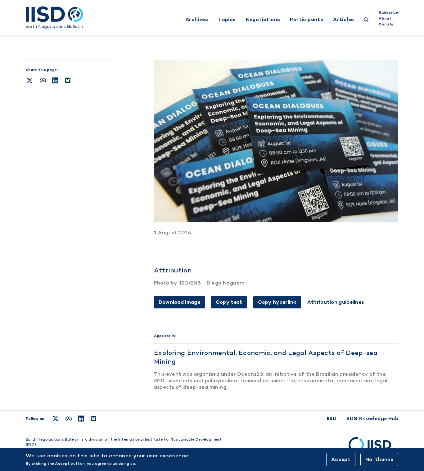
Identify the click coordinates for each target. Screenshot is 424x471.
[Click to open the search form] (366, 20)
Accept (340, 459)
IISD (332, 418)
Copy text (229, 302)
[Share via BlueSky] (68, 80)
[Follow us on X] (55, 418)
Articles (343, 19)
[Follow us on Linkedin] (81, 418)
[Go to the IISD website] (373, 448)
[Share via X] (30, 80)
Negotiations (263, 19)
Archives (196, 19)
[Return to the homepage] (54, 17)
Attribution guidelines (335, 302)
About (385, 18)
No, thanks (379, 459)
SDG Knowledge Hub (372, 418)
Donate (386, 24)
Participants (306, 19)
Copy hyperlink (277, 302)
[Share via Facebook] (43, 80)
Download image (179, 302)
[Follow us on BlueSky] (93, 418)
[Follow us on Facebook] (68, 418)
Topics (227, 19)
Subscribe (388, 12)
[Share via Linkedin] (55, 80)
